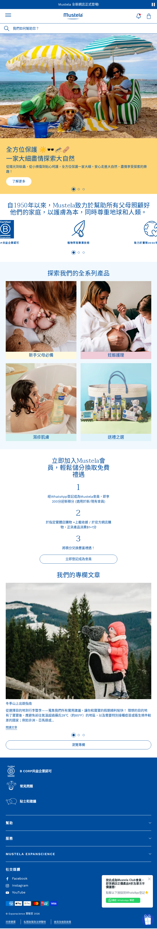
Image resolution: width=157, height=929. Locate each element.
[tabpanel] (78, 233)
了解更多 (18, 181)
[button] (139, 16)
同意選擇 (11, 922)
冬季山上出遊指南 (19, 703)
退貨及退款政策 (62, 922)
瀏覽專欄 (78, 745)
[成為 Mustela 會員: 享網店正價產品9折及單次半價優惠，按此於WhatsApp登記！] (78, 4)
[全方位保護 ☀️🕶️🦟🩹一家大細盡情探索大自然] (78, 86)
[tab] (73, 189)
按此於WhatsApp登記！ (121, 4)
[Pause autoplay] (153, 4)
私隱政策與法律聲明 (35, 922)
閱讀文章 (11, 727)
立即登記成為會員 (78, 559)
